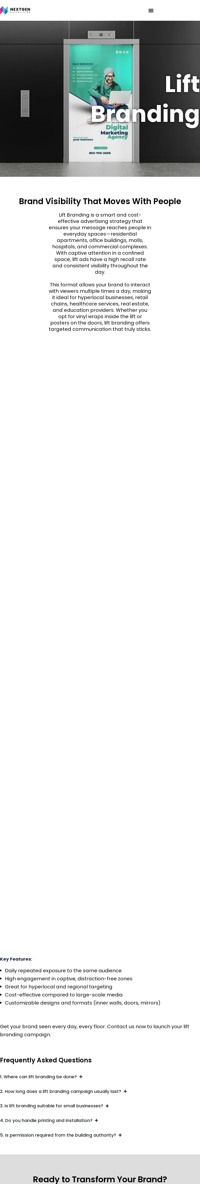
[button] (151, 10)
